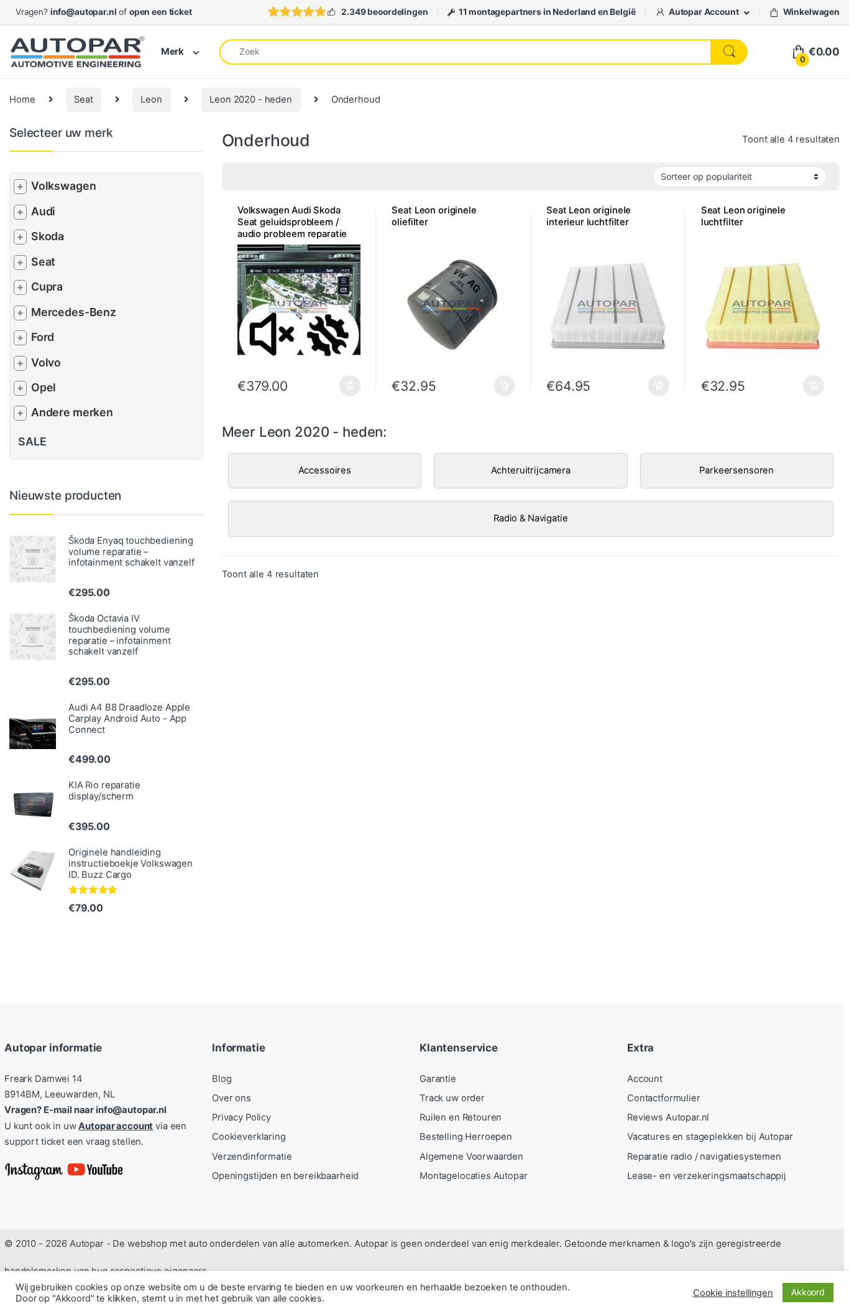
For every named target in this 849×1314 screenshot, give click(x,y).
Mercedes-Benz (73, 312)
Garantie (438, 1078)
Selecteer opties (341, 385)
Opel (43, 387)
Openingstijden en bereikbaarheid (285, 1175)
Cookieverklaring (249, 1136)
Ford (42, 336)
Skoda (47, 236)
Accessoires (324, 470)
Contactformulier (663, 1098)
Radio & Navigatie (530, 518)
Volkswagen (63, 185)
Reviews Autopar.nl (668, 1117)
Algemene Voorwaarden (471, 1156)
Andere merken (72, 412)
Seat (83, 99)
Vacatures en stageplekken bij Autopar (710, 1136)
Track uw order (452, 1098)
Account (645, 1078)
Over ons (231, 1098)
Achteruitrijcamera (531, 470)
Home (22, 99)
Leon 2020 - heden (250, 99)
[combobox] (465, 52)
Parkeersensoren (736, 470)
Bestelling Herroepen (466, 1136)
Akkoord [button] (808, 1292)
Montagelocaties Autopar (474, 1175)
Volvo (46, 362)
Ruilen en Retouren (461, 1117)
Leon (151, 99)
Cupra (47, 286)
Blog (221, 1078)
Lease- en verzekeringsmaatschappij (706, 1175)
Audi (43, 211)
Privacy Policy (241, 1117)
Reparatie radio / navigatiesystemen (704, 1156)
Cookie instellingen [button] (733, 1292)
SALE (32, 441)
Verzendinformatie (251, 1156)
